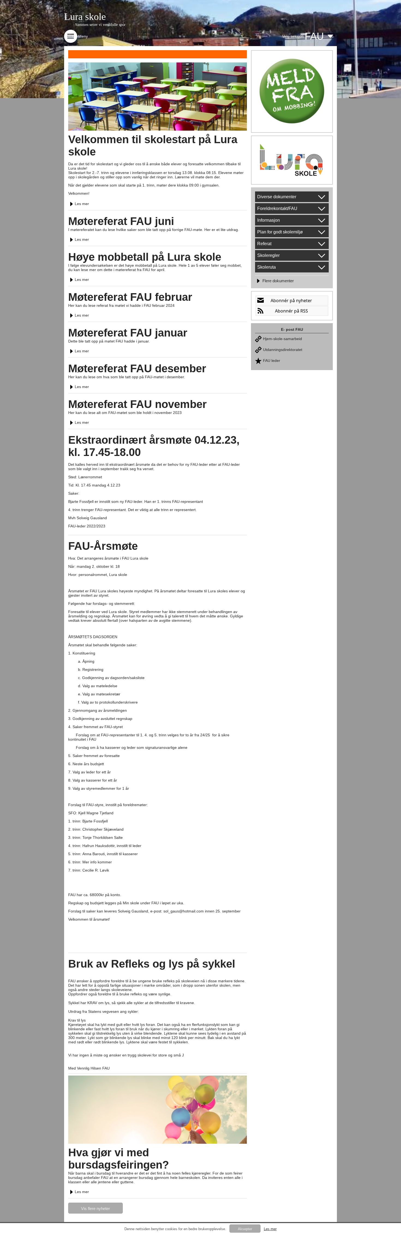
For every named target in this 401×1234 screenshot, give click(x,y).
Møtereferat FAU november (137, 404)
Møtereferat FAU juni (121, 221)
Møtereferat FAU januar (127, 333)
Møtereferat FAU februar (130, 297)
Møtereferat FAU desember (137, 368)
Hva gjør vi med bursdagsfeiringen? (118, 1158)
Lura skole (85, 16)
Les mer (82, 204)
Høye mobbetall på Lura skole (144, 257)
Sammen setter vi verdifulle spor (100, 25)
